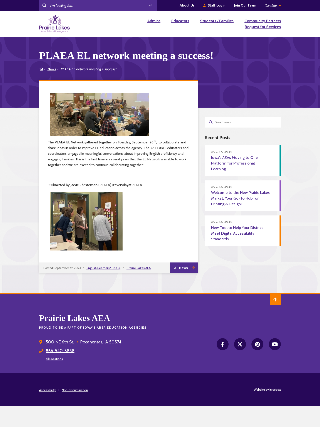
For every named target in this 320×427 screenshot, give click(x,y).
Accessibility (47, 390)
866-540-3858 (60, 350)
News (51, 69)
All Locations (54, 359)
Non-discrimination (75, 390)
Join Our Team (245, 5)
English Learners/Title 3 (103, 268)
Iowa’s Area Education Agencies (115, 327)
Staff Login (216, 5)
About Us (187, 5)
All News (181, 268)
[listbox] (273, 5)
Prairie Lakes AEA (138, 268)
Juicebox (275, 390)
